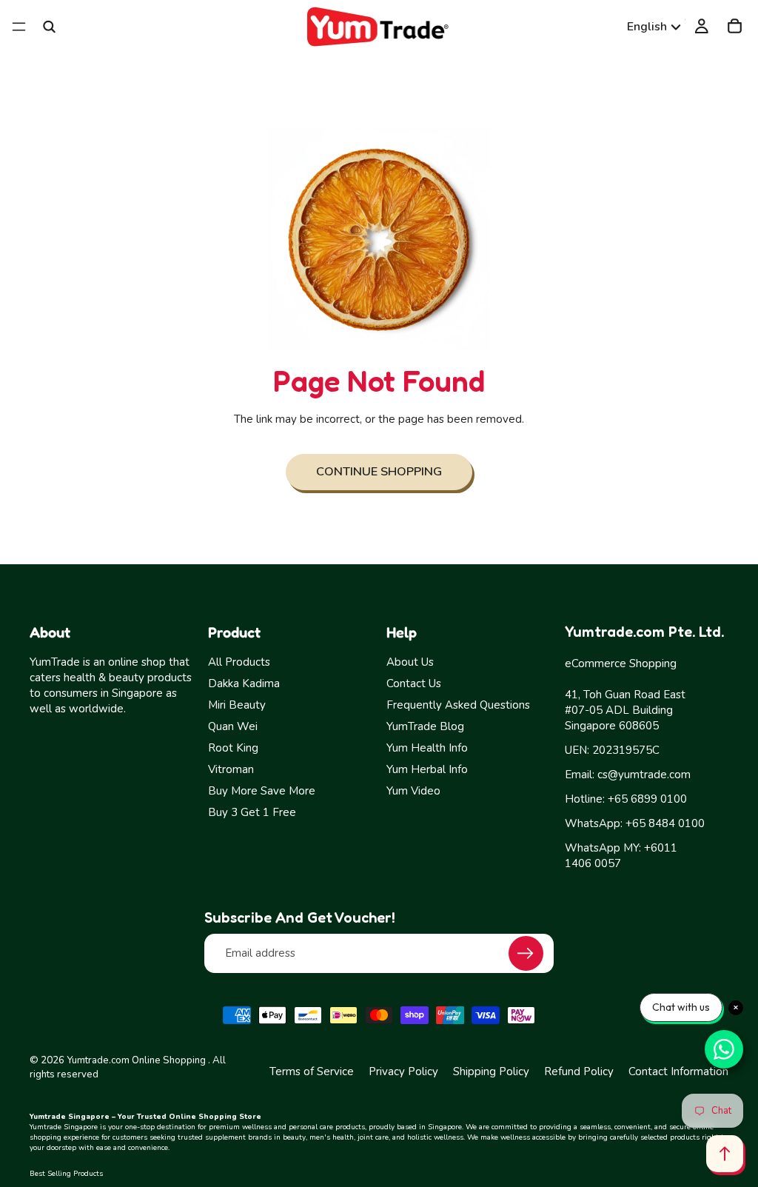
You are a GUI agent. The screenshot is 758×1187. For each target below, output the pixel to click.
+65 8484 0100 (665, 823)
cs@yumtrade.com (644, 774)
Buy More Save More (261, 790)
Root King (233, 747)
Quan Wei (233, 726)
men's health (331, 1137)
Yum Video (413, 790)
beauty (294, 1137)
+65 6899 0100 (647, 799)
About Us (410, 662)
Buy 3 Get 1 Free (252, 812)
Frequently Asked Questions (458, 705)
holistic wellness (435, 1137)
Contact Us (413, 683)
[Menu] (19, 27)
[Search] (49, 27)
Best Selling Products (66, 1173)
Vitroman (231, 769)
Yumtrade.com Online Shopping (136, 1060)
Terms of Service (311, 1071)
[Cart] (734, 26)
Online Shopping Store (215, 1116)
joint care (373, 1137)
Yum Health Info (427, 747)
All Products (239, 662)
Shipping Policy (491, 1071)
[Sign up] (526, 953)
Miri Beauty (237, 705)
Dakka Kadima (244, 683)
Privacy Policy (403, 1071)
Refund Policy (579, 1071)
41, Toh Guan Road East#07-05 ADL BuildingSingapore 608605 (625, 710)
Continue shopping (379, 471)
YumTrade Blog (425, 726)
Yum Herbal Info (427, 769)
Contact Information (678, 1071)
